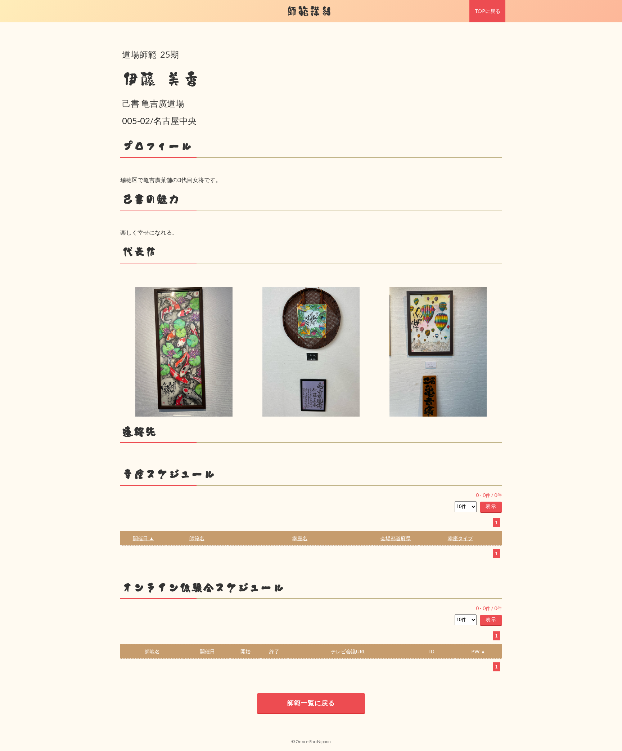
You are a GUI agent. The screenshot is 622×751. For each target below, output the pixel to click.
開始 (245, 651)
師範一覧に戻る (311, 703)
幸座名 (299, 538)
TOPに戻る (487, 11)
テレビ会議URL (348, 651)
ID (431, 651)
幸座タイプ (460, 538)
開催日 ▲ (143, 538)
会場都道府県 (395, 538)
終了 (274, 651)
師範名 (196, 538)
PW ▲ (478, 651)
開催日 (207, 651)
